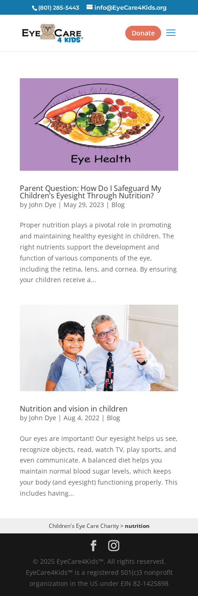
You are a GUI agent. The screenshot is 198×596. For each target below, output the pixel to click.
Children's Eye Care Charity (84, 526)
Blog (118, 204)
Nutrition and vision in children (74, 409)
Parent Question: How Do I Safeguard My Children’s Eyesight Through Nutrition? (90, 192)
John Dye (42, 204)
